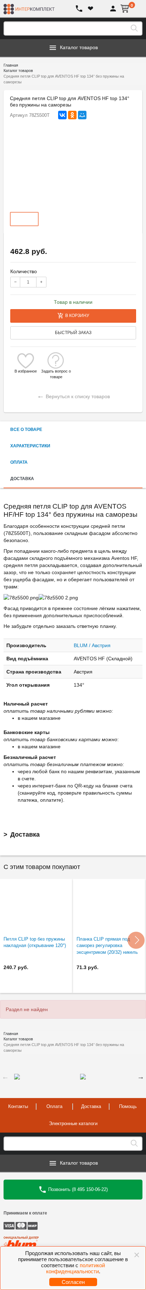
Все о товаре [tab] (26, 429)
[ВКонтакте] (62, 115)
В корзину (77, 315)
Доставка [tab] (22, 478)
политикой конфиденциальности (75, 1268)
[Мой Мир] (82, 115)
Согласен (73, 1282)
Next (140, 1076)
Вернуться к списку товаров (73, 395)
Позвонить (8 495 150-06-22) (77, 1189)
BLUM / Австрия (92, 645)
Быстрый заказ (73, 332)
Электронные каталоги (73, 1123)
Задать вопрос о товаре (56, 371)
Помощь (128, 1106)
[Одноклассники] (72, 115)
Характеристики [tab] (30, 445)
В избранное (26, 371)
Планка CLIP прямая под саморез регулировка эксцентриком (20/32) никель (107, 945)
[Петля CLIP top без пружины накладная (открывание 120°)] (36, 906)
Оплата (54, 1106)
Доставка (25, 834)
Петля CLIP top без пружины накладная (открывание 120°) (35, 942)
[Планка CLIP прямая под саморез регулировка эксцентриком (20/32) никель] (109, 906)
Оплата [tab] (19, 462)
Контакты (18, 1106)
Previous (5, 1076)
